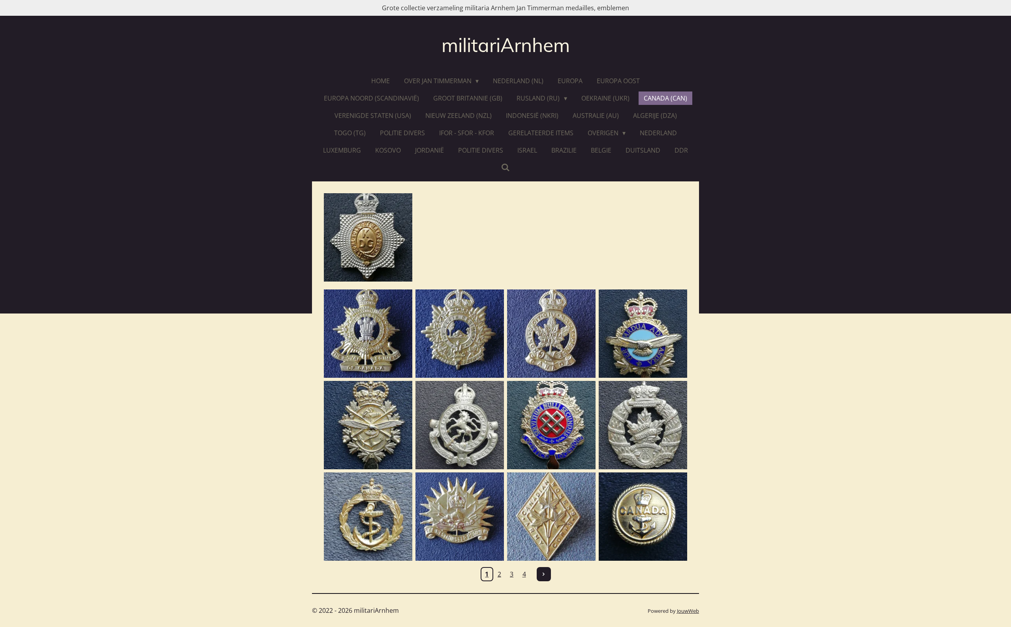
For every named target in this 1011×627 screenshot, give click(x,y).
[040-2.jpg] (460, 333)
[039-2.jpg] (368, 333)
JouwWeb (688, 610)
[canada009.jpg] (368, 425)
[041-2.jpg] (551, 516)
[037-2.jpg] (551, 333)
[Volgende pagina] (544, 574)
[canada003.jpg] (643, 333)
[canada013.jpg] (368, 516)
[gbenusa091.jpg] (368, 237)
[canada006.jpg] (643, 516)
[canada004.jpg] (551, 425)
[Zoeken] (505, 167)
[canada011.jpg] (460, 425)
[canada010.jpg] (643, 425)
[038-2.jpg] (460, 516)
